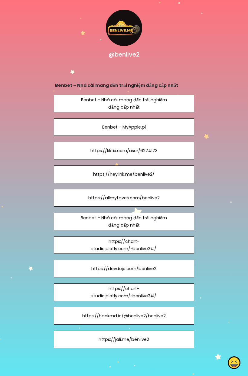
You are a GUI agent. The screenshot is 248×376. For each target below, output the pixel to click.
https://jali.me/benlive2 (124, 339)
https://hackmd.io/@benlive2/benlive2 (124, 316)
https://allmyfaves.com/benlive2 (124, 198)
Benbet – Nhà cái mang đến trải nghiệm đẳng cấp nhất (124, 221)
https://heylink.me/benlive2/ (124, 174)
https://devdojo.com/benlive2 (123, 269)
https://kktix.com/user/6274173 (124, 151)
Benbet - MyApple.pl (124, 127)
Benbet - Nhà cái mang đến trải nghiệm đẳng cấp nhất (124, 103)
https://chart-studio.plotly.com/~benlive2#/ (123, 245)
